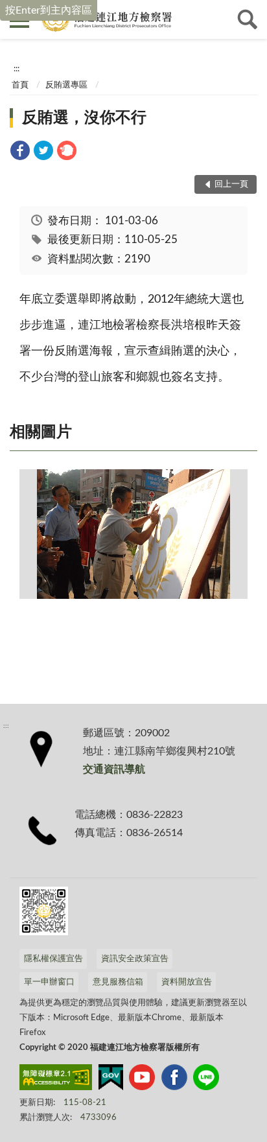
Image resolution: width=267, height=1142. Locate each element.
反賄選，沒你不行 (84, 118)
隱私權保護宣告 (53, 959)
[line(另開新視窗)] (206, 1079)
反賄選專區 (66, 85)
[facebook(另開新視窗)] (174, 1079)
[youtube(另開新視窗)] (142, 1079)
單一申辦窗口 (49, 982)
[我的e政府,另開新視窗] (111, 1079)
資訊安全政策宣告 (134, 959)
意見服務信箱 (118, 982)
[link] (20, 153)
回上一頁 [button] (231, 184)
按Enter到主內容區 (48, 10)
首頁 (20, 85)
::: (16, 69)
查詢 (247, 19)
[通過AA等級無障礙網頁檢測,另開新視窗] (55, 1079)
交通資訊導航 (114, 769)
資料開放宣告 (186, 982)
